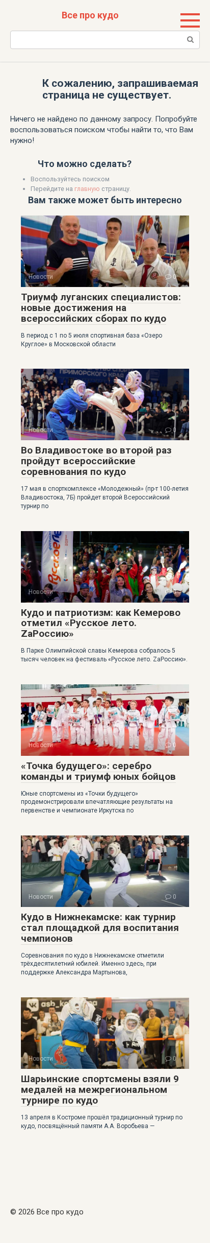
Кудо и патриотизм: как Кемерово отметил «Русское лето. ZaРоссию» (100, 623)
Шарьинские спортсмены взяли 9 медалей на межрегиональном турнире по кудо (100, 1089)
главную (87, 189)
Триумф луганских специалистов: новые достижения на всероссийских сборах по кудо (101, 307)
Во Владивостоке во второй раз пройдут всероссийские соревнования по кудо (96, 460)
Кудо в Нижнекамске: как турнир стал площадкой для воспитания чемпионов (100, 927)
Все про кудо (90, 15)
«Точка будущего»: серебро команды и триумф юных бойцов (98, 771)
